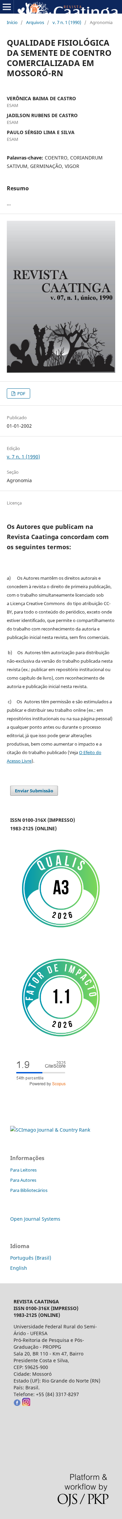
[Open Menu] (7, 7)
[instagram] (26, 1404)
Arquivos (35, 22)
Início (12, 22)
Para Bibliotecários (28, 1190)
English (18, 1268)
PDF (20, 393)
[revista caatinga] (17, 1404)
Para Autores (23, 1180)
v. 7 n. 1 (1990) (67, 22)
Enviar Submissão (34, 791)
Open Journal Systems (35, 1219)
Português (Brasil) (30, 1258)
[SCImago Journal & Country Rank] (50, 1130)
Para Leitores (23, 1170)
